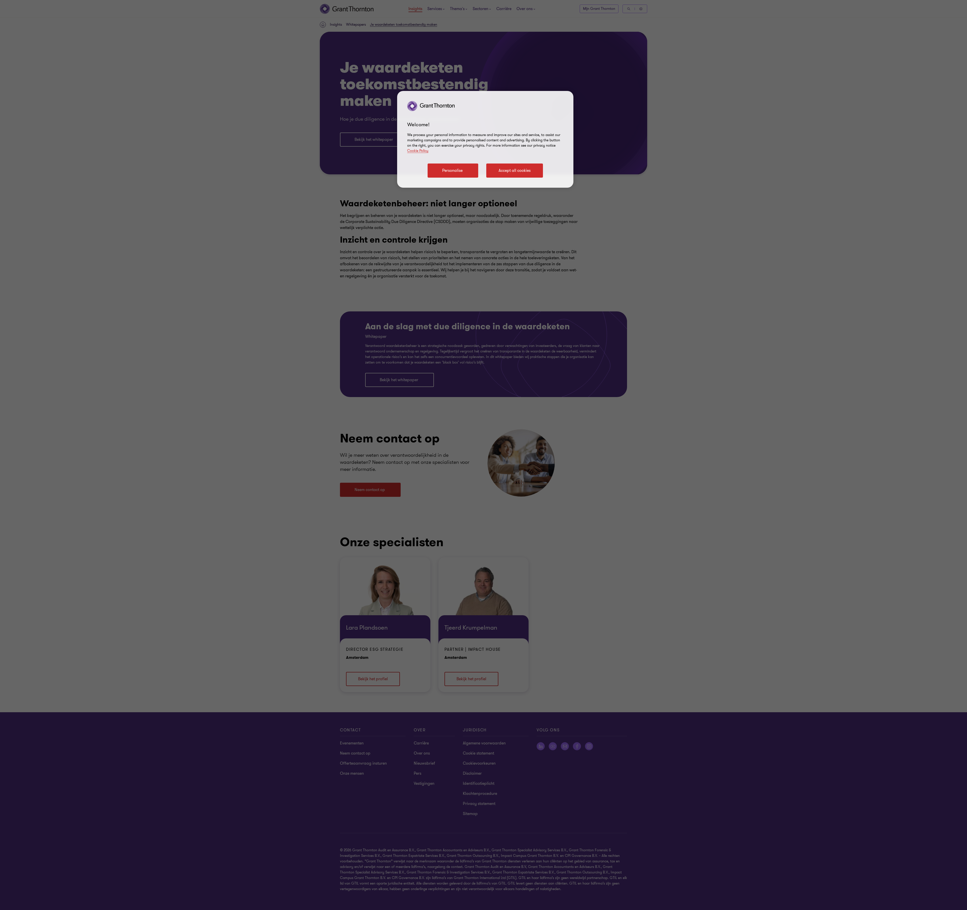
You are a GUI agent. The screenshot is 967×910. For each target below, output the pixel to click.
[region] (485, 139)
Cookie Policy (417, 150)
